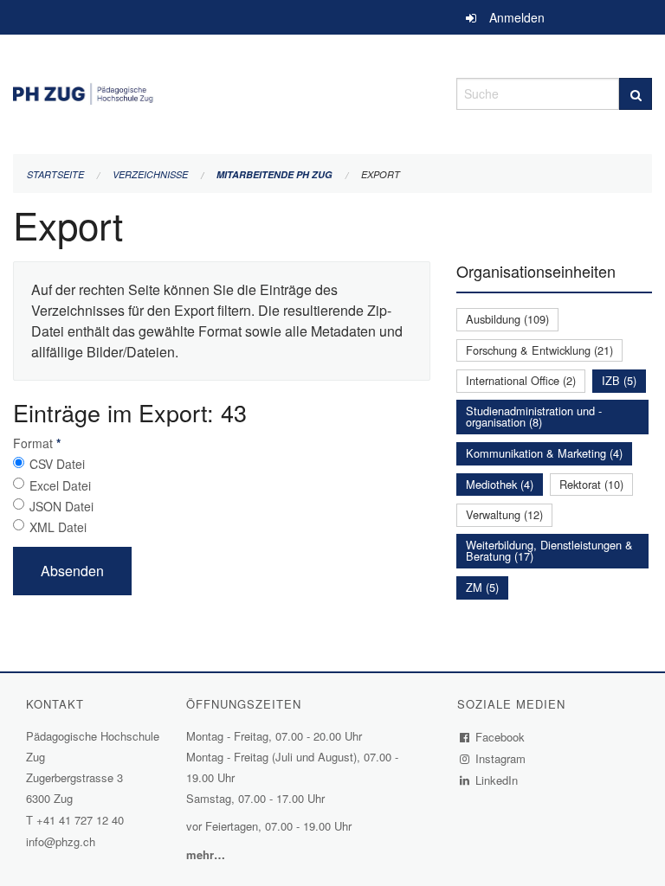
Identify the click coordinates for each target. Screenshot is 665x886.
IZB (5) (619, 380)
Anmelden (517, 17)
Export (380, 174)
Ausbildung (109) (507, 319)
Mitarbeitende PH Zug (274, 174)
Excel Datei (60, 485)
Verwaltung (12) (504, 514)
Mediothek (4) (499, 484)
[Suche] (635, 94)
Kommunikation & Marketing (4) (544, 453)
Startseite (55, 174)
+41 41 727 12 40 (80, 820)
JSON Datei (61, 506)
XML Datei (58, 527)
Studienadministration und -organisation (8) (534, 416)
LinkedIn (497, 780)
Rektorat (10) (591, 484)
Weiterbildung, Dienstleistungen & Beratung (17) (549, 550)
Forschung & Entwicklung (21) (539, 350)
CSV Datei (57, 463)
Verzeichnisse (150, 174)
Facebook (500, 737)
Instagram (501, 758)
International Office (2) (521, 380)
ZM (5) (482, 587)
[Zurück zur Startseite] (221, 91)
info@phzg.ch (60, 841)
